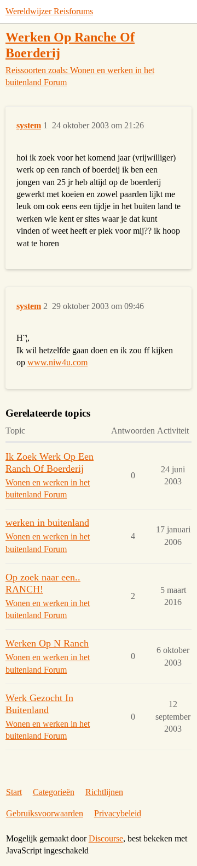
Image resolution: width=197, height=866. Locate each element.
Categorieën (53, 792)
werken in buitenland (47, 522)
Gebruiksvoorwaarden (44, 813)
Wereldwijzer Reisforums (49, 11)
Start (14, 792)
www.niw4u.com (57, 362)
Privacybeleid (117, 813)
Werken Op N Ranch (47, 643)
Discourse (106, 838)
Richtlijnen (104, 792)
